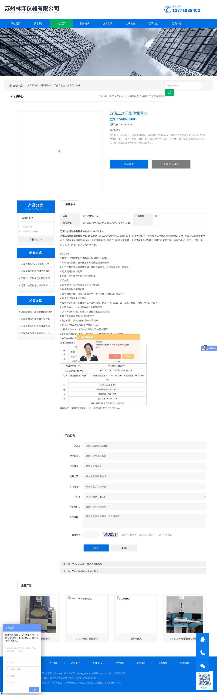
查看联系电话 (171, 164)
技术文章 (107, 23)
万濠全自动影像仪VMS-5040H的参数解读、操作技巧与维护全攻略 (37, 271)
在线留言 (130, 23)
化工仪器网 (119, 673)
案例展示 (140, 663)
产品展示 (61, 23)
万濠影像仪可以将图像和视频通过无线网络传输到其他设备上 (37, 326)
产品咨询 (129, 164)
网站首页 (15, 23)
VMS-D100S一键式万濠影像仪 (87, 563)
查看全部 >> (36, 239)
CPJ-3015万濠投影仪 (87, 638)
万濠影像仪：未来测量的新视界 (36, 311)
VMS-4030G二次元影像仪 (85, 571)
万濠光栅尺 (136, 638)
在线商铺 (176, 23)
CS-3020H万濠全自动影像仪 (185, 638)
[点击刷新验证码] (110, 534)
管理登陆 (97, 673)
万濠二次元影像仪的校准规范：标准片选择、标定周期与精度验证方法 (37, 278)
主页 (111, 96)
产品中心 (120, 96)
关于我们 (39, 23)
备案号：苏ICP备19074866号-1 (61, 673)
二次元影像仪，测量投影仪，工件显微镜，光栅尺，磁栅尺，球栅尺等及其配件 (54, 85)
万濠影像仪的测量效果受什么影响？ (37, 333)
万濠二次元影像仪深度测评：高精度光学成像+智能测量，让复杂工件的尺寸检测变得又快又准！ (37, 285)
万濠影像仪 (135, 96)
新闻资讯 (84, 23)
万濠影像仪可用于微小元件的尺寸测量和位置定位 (37, 319)
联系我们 (153, 23)
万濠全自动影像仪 (30, 231)
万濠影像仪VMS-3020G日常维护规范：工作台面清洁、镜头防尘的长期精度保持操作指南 (37, 264)
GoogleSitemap (85, 673)
